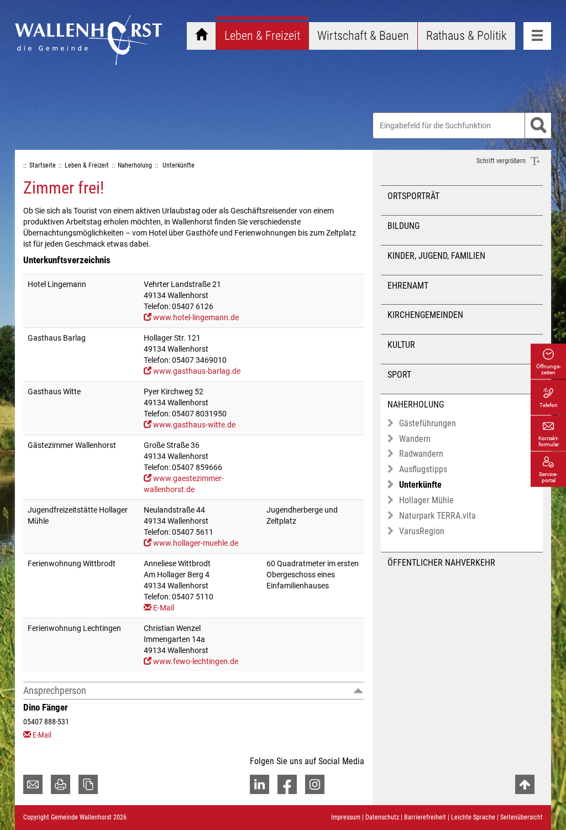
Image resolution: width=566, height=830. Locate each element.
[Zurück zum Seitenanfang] (524, 784)
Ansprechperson (54, 690)
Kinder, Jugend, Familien (436, 255)
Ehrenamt (407, 285)
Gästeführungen (427, 423)
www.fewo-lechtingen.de (195, 661)
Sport (399, 374)
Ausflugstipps (423, 469)
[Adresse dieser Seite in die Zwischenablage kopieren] (88, 784)
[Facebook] (287, 784)
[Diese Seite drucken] (60, 784)
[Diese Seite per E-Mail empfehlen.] (33, 784)
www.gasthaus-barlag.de (196, 371)
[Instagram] (314, 784)
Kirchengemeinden (425, 315)
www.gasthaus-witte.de (194, 424)
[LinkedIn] (259, 784)
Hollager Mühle (426, 500)
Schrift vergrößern (501, 161)
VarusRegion (421, 531)
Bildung (403, 226)
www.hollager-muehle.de (195, 543)
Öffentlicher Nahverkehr (441, 562)
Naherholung (415, 404)
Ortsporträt (413, 196)
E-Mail (163, 607)
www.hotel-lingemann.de (196, 317)
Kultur (401, 345)
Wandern (415, 439)
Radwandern (421, 453)
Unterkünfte (420, 484)
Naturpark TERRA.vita (437, 515)
